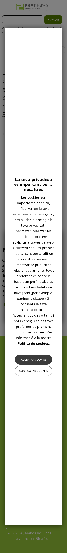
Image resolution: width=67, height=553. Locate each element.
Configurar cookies (33, 371)
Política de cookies (33, 343)
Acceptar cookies (33, 359)
